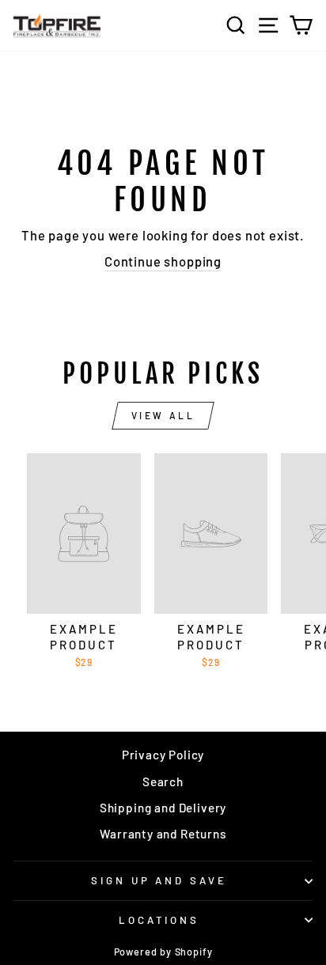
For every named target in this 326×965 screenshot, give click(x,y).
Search (163, 781)
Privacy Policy (163, 754)
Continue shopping (163, 261)
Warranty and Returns (163, 834)
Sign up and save (159, 880)
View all (163, 415)
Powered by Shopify (163, 951)
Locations (159, 920)
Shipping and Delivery (163, 807)
